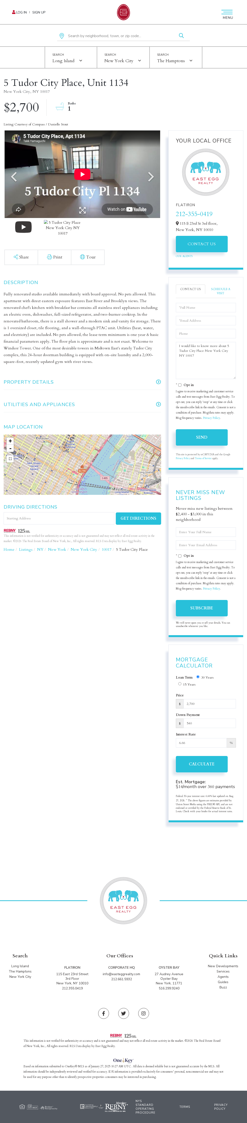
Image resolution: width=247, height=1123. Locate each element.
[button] (181, 36)
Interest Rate (186, 734)
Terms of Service (203, 458)
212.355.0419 (72, 988)
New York (57, 549)
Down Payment (188, 715)
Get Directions (138, 518)
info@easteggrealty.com (121, 974)
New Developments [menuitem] (223, 966)
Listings (26, 549)
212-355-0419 (194, 214)
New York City (118, 61)
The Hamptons (171, 61)
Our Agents (184, 256)
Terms (184, 1107)
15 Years (189, 684)
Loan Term (184, 677)
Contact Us (202, 244)
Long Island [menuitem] (20, 966)
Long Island (63, 61)
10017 (106, 549)
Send (201, 437)
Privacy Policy (211, 418)
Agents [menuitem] (223, 976)
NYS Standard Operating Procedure (145, 1107)
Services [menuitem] (223, 971)
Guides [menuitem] (223, 982)
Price (180, 695)
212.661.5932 (121, 979)
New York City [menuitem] (20, 976)
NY (40, 549)
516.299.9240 (169, 988)
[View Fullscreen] (10, 459)
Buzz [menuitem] (223, 987)
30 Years (207, 677)
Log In (21, 12)
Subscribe (201, 608)
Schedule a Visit (220, 291)
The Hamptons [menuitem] (20, 971)
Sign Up (38, 12)
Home (9, 549)
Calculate (201, 764)
